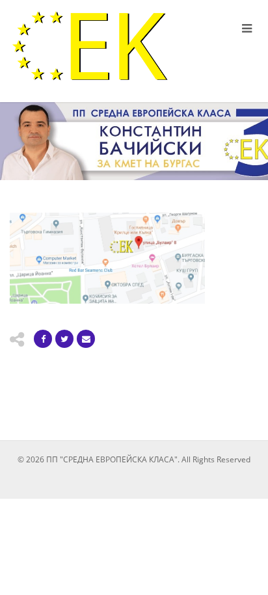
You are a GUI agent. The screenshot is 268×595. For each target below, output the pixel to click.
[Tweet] (64, 339)
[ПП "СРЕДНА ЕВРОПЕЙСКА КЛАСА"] (89, 46)
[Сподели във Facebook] (43, 339)
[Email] (86, 339)
